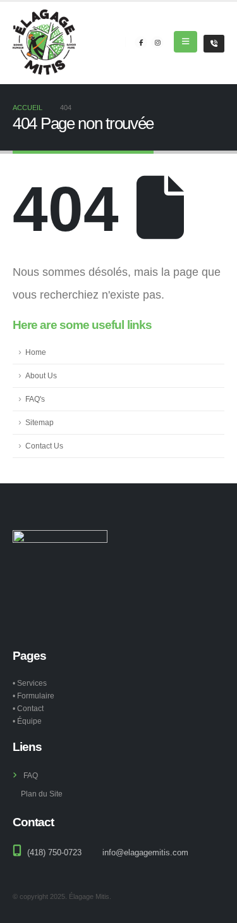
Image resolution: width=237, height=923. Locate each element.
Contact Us (44, 446)
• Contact (28, 708)
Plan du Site (42, 794)
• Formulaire (33, 695)
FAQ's (35, 399)
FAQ (30, 775)
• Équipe (27, 721)
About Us (41, 375)
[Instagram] (157, 42)
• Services (30, 683)
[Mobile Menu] (185, 42)
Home (35, 352)
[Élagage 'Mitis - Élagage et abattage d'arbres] (44, 42)
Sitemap (39, 422)
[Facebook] (141, 42)
